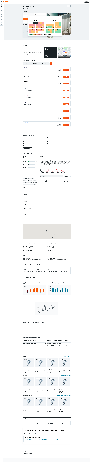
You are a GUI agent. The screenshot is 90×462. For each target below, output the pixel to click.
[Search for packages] (1, 10)
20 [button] (29, 29)
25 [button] (41, 29)
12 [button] (43, 25)
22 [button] (34, 29)
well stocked (35, 182)
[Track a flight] (1, 15)
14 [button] (32, 27)
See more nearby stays (67, 356)
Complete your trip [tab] (27, 433)
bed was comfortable (26, 182)
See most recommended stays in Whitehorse (64, 395)
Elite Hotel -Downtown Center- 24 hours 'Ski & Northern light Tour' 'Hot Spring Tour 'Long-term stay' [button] (64, 387)
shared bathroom (30, 178)
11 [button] (46, 27)
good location (25, 180)
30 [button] (36, 31)
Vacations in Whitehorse (57, 439)
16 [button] (36, 27)
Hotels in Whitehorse (28, 440)
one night (34, 180)
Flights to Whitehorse (28, 439)
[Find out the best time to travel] (1, 17)
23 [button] (36, 29)
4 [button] (46, 25)
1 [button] (34, 22)
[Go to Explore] (1, 13)
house (31, 182)
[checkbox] (27, 201)
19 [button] (43, 27)
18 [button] (41, 27)
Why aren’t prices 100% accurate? (29, 455)
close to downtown (33, 184)
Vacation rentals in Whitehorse (43, 440)
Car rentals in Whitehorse (43, 439)
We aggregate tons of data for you (29, 453)
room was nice (25, 178)
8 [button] (34, 25)
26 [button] (43, 29)
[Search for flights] (1, 4)
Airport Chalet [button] (49, 386)
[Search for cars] (1, 8)
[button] (2, 1)
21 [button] (32, 29)
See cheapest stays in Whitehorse (65, 375)
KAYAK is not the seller (27, 451)
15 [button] (34, 27)
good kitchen (30, 180)
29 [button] (34, 31)
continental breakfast (26, 184)
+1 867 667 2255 (25, 11)
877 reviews (29, 8)
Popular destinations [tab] (35, 433)
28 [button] (32, 31)
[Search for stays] (1, 6)
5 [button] (43, 22)
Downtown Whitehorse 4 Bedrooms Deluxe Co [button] (52, 368)
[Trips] (1, 19)
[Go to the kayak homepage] (6, 1)
